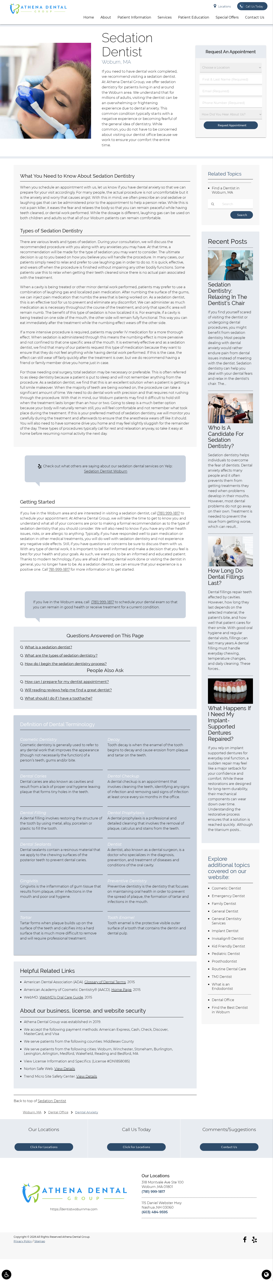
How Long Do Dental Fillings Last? (226, 576)
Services (165, 17)
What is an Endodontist (222, 986)
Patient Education (193, 17)
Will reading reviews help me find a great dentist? (68, 690)
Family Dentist (224, 904)
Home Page (121, 990)
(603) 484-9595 (155, 1212)
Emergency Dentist (228, 896)
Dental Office (223, 1000)
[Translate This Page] (266, 1274)
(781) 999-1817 (168, 513)
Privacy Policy (23, 1241)
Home (88, 17)
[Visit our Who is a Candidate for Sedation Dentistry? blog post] (230, 422)
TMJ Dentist (222, 977)
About (105, 17)
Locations (224, 6)
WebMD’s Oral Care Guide (61, 997)
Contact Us (254, 17)
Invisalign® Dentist (228, 939)
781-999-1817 (59, 569)
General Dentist (225, 911)
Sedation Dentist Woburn (105, 471)
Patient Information (134, 17)
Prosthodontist (224, 961)
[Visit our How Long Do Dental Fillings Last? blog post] (230, 565)
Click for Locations (44, 1147)
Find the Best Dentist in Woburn (230, 1010)
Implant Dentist (225, 931)
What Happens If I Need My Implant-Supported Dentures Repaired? (229, 723)
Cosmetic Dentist (226, 888)
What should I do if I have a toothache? (58, 698)
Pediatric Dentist (226, 954)
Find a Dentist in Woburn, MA (226, 190)
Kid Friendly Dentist (228, 946)
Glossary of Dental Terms (105, 982)
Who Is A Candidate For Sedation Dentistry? (226, 436)
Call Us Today (254, 6)
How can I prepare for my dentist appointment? (67, 681)
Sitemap (39, 1241)
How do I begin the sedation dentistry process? (66, 664)
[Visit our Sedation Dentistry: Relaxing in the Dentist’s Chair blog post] (230, 279)
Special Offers (227, 17)
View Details (64, 1069)
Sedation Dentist (52, 1101)
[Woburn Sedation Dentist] (45, 137)
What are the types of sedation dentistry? (61, 655)
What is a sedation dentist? (48, 647)
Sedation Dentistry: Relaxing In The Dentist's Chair (227, 293)
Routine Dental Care (229, 969)
